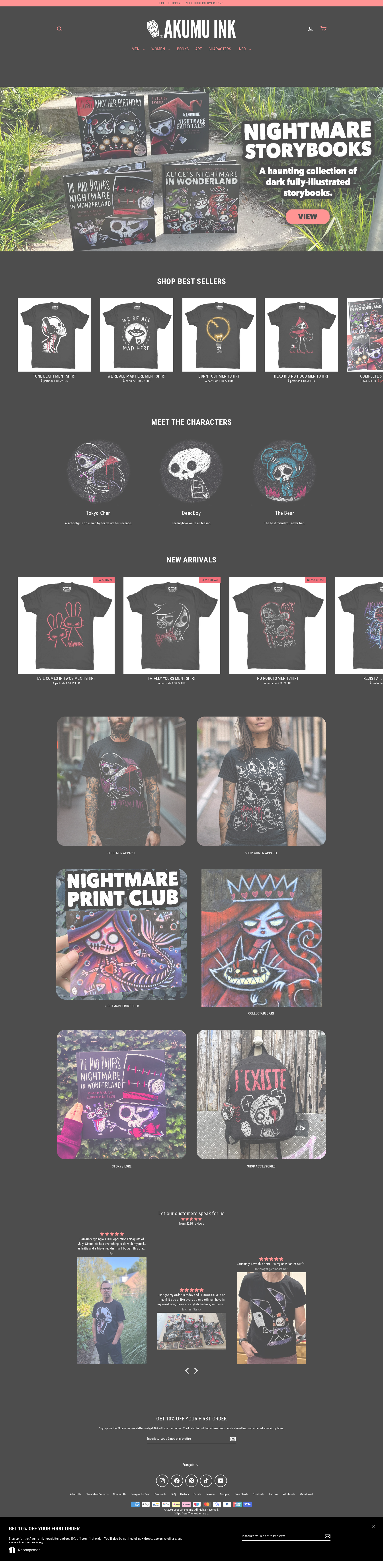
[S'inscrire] (326, 1536)
